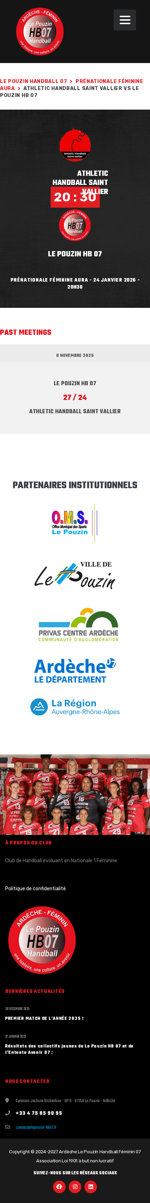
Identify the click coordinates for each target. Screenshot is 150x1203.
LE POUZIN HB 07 (75, 254)
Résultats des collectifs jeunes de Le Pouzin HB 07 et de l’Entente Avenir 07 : (69, 1049)
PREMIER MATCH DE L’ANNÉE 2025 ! (44, 1019)
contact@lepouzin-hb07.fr (36, 1127)
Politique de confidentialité (35, 889)
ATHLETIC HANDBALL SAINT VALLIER (80, 183)
